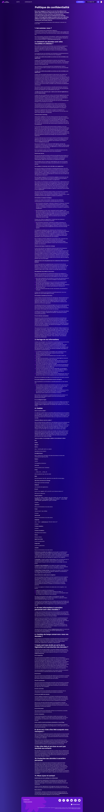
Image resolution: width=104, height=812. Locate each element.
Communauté (28, 2)
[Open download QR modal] (98, 2)
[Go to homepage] (5, 2)
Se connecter (90, 1)
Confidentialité (26, 799)
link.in (63, 478)
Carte (18, 2)
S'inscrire (80, 1)
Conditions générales (27, 801)
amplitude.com (45, 521)
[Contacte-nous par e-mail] (59, 800)
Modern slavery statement (76, 808)
